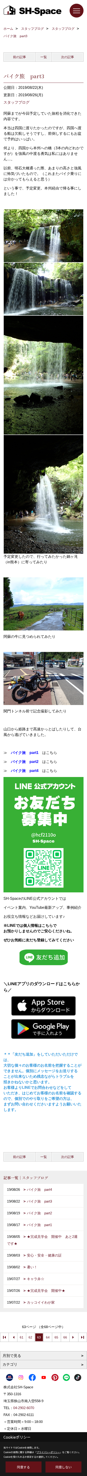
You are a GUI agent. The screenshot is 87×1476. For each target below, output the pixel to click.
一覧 (43, 57)
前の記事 (19, 57)
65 (56, 1337)
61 (21, 1337)
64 (48, 1337)
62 (30, 1337)
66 (65, 1337)
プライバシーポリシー (48, 1452)
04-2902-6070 (23, 1408)
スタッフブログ (16, 102)
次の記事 (67, 57)
